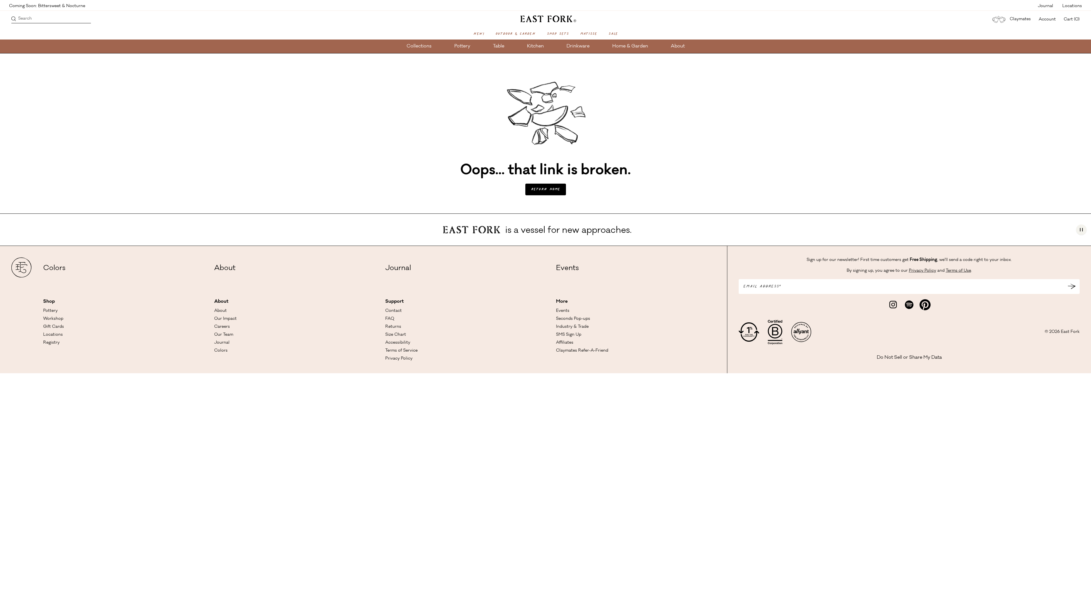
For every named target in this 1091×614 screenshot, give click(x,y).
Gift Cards (53, 327)
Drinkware (578, 46)
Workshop (53, 319)
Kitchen (535, 46)
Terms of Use (958, 271)
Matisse (588, 34)
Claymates (1020, 19)
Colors (54, 268)
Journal (1045, 5)
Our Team (223, 335)
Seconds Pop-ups (573, 319)
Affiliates (564, 343)
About (678, 46)
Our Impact (225, 319)
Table (498, 46)
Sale (613, 34)
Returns (393, 327)
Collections (419, 46)
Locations (1072, 5)
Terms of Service (401, 351)
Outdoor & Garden (515, 34)
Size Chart (395, 335)
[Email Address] (1071, 286)
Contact (393, 311)
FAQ (389, 319)
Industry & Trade (572, 327)
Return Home (545, 189)
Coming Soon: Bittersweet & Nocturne (47, 5)
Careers (222, 327)
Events (567, 268)
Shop (49, 301)
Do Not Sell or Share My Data (909, 357)
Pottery (462, 46)
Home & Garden (630, 46)
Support (394, 301)
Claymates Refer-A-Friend (582, 351)
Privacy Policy (399, 359)
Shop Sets (558, 34)
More (562, 301)
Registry (51, 343)
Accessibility (397, 343)
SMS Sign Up (568, 335)
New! (478, 34)
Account (1047, 20)
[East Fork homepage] (545, 18)
